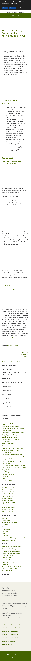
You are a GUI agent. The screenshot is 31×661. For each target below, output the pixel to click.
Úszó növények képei (8, 562)
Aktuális (9, 345)
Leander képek (6, 558)
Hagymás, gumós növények (10, 435)
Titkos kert (5, 536)
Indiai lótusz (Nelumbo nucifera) (11, 547)
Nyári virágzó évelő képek (9, 549)
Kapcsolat (9, 12)
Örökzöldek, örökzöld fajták (10, 450)
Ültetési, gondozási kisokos (10, 522)
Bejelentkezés (21, 12)
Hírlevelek (15, 345)
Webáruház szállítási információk (10, 634)
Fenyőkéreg (5, 472)
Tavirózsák (5, 564)
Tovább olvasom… (14, 338)
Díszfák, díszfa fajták (8, 443)
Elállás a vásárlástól (7, 644)
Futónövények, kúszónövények (11, 439)
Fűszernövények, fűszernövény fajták (13, 457)
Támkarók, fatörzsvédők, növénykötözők (14, 467)
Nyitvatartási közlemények (10, 540)
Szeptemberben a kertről (9, 505)
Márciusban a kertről (8, 492)
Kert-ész (4, 527)
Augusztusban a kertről (9, 503)
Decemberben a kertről (9, 511)
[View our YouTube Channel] (8, 575)
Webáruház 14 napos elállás (8, 641)
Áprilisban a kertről (7, 494)
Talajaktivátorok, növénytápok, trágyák (13, 465)
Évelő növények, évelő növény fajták (13, 432)
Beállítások (21, 7)
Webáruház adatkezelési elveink (10, 631)
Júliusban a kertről (7, 500)
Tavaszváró (5, 525)
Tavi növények (6, 441)
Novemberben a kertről (9, 509)
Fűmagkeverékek (7, 459)
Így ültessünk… (6, 529)
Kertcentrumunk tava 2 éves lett (11, 553)
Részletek (4, 4)
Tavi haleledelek (7, 481)
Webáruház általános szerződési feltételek (12, 627)
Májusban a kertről (7, 496)
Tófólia (4, 478)
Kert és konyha (6, 531)
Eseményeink (6, 520)
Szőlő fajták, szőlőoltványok (10, 426)
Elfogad (4, 7)
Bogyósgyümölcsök (8, 424)
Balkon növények (7, 430)
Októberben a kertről (8, 507)
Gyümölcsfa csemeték (8, 422)
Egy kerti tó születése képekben (11, 551)
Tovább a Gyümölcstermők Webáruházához (15, 362)
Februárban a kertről (8, 489)
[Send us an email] (2, 575)
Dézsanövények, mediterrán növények (13, 448)
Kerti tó (4, 533)
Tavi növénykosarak (8, 474)
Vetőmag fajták (6, 452)
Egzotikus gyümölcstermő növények (13, 428)
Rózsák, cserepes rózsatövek (10, 437)
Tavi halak (5, 476)
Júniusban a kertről (7, 498)
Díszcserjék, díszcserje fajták (10, 446)
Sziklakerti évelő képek (9, 555)
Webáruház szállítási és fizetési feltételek (12, 637)
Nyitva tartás (14, 12)
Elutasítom (12, 7)
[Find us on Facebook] (5, 575)
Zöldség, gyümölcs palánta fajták (12, 454)
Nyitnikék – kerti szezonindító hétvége (24, 354)
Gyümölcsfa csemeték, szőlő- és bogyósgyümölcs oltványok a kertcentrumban (11, 568)
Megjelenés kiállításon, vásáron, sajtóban (14, 538)
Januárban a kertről (8, 487)
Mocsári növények (7, 560)
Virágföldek (5, 470)
